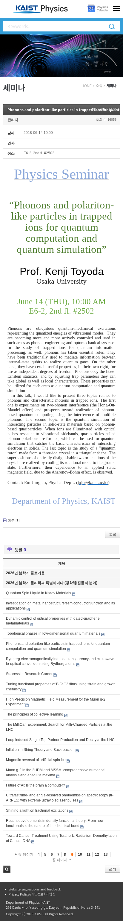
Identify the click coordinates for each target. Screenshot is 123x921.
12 (97, 854)
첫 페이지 (25, 854)
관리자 (12, 120)
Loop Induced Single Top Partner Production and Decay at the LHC (60, 740)
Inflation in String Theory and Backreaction (40, 750)
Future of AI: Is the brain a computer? (35, 785)
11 (88, 854)
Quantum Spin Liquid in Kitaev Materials (38, 593)
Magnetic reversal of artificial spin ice (36, 760)
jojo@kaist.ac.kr (93, 482)
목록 (112, 535)
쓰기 (112, 869)
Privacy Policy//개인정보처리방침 (32, 894)
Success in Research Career (29, 674)
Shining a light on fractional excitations (37, 810)
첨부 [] (13, 520)
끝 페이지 (60, 860)
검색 (6, 869)
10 (80, 854)
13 (106, 854)
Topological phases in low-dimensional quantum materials (53, 633)
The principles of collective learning (34, 714)
